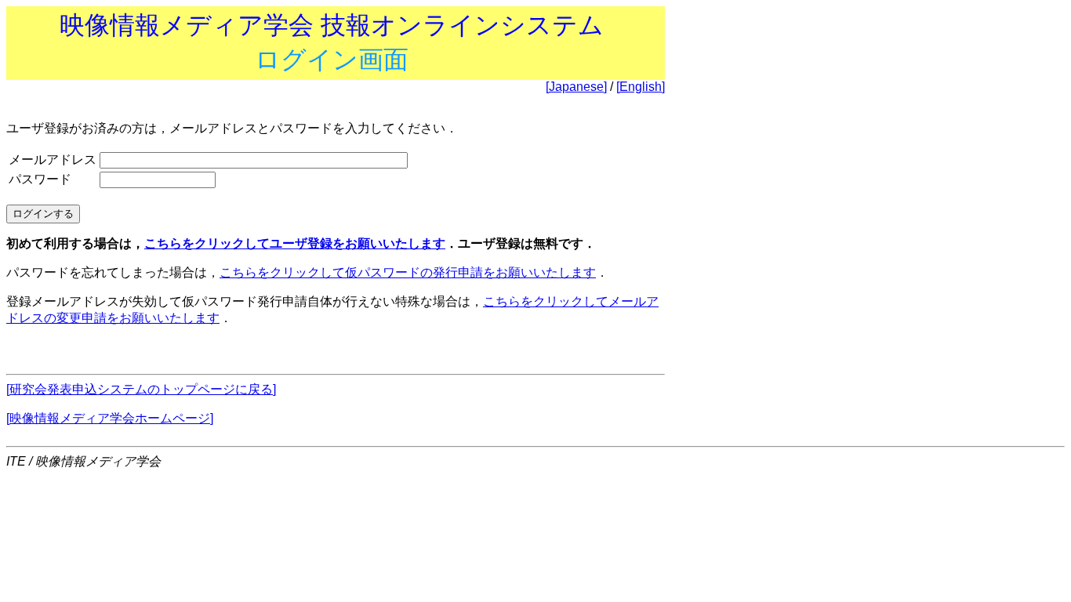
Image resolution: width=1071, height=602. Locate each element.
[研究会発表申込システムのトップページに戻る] (141, 389)
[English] (640, 86)
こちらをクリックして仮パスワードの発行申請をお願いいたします (408, 272)
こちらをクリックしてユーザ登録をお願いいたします (294, 243)
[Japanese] (576, 86)
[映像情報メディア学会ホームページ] (109, 418)
